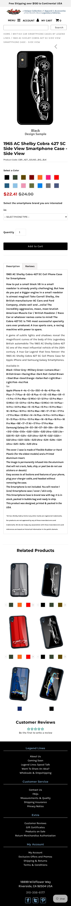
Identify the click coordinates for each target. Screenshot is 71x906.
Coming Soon (35, 760)
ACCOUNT (29, 20)
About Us (35, 756)
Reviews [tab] (29, 266)
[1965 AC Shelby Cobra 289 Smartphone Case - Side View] (51, 598)
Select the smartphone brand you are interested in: (32, 207)
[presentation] (33, 605)
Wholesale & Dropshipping (35, 772)
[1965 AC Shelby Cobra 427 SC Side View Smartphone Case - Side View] (51, 649)
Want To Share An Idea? (35, 768)
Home (6, 34)
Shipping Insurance (35, 802)
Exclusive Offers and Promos (35, 856)
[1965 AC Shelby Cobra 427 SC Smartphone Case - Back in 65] (19, 701)
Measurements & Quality (35, 798)
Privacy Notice (35, 806)
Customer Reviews (35, 823)
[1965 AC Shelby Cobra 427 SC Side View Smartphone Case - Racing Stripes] (19, 649)
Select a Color (11, 170)
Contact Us (35, 789)
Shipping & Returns (35, 860)
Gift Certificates (35, 827)
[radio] (6, 177)
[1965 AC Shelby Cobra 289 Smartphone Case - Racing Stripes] (19, 598)
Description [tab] (13, 266)
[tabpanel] (35, 401)
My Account (35, 852)
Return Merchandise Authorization (35, 835)
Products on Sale (35, 831)
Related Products (35, 550)
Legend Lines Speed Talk (35, 764)
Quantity (8, 232)
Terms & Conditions (35, 864)
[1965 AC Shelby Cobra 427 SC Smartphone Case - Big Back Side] (51, 701)
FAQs (35, 793)
